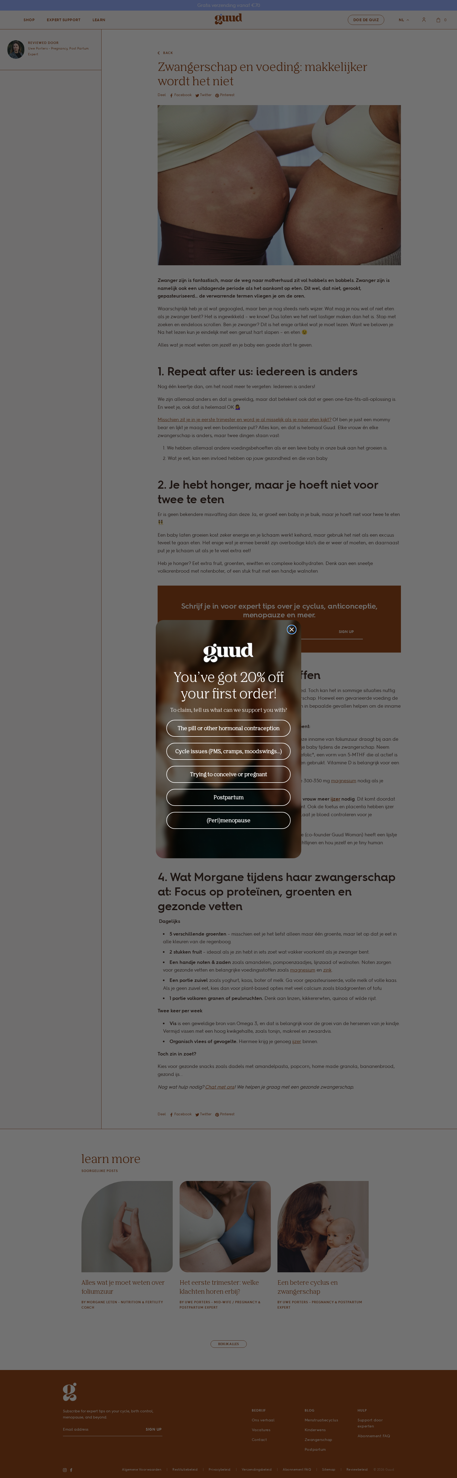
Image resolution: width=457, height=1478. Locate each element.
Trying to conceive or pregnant (228, 774)
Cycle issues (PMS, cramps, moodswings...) (228, 751)
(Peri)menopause (228, 820)
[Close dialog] (291, 629)
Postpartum (229, 797)
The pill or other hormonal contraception (229, 728)
